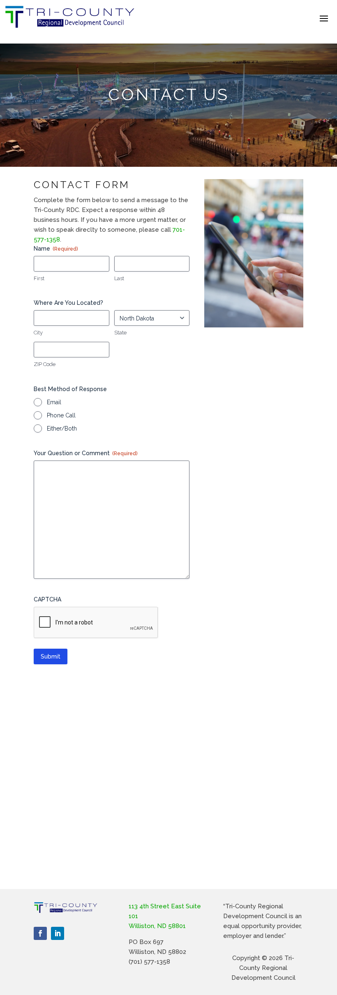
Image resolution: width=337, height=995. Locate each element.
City (38, 332)
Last (119, 278)
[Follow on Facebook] (40, 933)
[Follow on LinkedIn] (57, 933)
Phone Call (61, 415)
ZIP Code (44, 364)
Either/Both (62, 428)
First (39, 278)
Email (54, 402)
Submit (50, 656)
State (120, 332)
